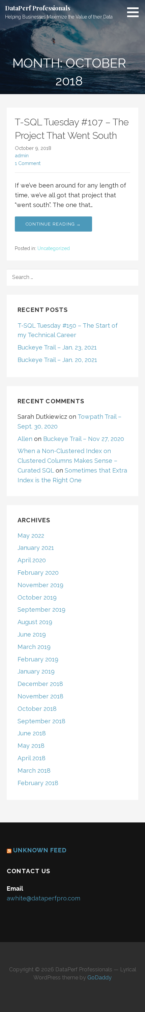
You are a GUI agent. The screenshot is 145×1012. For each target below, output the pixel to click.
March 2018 (34, 770)
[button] (135, 12)
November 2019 (40, 585)
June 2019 (32, 634)
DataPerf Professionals (37, 8)
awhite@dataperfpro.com (43, 898)
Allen (25, 438)
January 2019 (36, 671)
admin (22, 155)
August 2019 (35, 621)
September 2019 (41, 609)
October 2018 (37, 708)
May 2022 (31, 535)
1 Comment (27, 163)
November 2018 (40, 696)
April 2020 (32, 560)
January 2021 (36, 547)
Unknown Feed (40, 850)
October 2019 (37, 597)
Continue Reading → (53, 224)
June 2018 (32, 733)
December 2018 (40, 683)
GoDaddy (99, 977)
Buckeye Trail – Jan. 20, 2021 (57, 359)
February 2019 (38, 659)
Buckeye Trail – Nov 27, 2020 (83, 438)
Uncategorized (53, 248)
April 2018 (32, 758)
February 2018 (38, 782)
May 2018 (31, 745)
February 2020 (38, 572)
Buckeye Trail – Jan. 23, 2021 (57, 347)
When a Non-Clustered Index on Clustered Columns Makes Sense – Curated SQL (67, 460)
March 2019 (34, 646)
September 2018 (41, 721)
